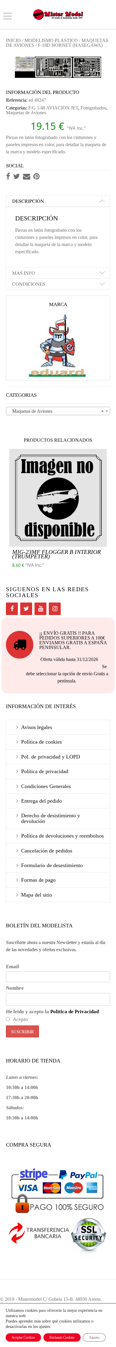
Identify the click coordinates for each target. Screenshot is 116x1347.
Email (12, 966)
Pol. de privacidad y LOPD (50, 757)
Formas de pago (38, 880)
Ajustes (94, 1337)
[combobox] (58, 411)
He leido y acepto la (52, 1011)
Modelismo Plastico (51, 40)
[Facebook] (12, 609)
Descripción (28, 201)
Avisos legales (36, 727)
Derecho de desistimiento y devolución (50, 818)
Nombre (15, 988)
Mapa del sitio (36, 895)
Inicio (13, 40)
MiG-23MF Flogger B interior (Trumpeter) (56, 554)
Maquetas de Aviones (26, 112)
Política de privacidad (44, 771)
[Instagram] (55, 609)
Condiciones (28, 284)
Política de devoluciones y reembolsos (62, 836)
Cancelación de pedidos (46, 851)
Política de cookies (41, 742)
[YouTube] (40, 609)
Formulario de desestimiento (52, 865)
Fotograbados (93, 107)
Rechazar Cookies (62, 1337)
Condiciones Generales (46, 786)
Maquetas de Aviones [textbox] (56, 411)
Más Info (23, 273)
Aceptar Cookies (23, 1337)
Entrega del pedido (41, 801)
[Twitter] (26, 609)
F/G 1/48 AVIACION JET (53, 107)
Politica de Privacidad (74, 1011)
